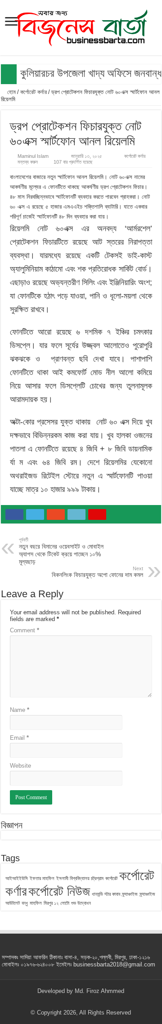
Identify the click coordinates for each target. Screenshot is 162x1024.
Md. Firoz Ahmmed (99, 991)
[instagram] (97, 1002)
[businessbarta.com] (81, 26)
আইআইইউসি (16, 878)
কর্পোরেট (111, 878)
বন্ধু (25, 903)
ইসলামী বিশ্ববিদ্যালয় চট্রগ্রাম (80, 878)
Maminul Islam (33, 156)
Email (19, 737)
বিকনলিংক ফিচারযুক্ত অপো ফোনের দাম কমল (97, 572)
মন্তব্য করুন (28, 162)
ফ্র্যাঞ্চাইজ (130, 894)
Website (20, 765)
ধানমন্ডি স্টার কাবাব (106, 894)
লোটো (64, 903)
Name (19, 710)
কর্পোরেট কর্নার (33, 92)
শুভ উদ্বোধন (81, 903)
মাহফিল (36, 903)
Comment (24, 630)
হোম (10, 92)
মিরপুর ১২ (51, 903)
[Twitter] (72, 1002)
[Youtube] (89, 1002)
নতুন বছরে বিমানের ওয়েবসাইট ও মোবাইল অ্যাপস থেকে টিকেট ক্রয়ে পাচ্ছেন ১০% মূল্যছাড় (61, 551)
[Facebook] (63, 1002)
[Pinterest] (80, 1002)
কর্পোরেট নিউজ (59, 891)
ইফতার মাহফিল (42, 878)
